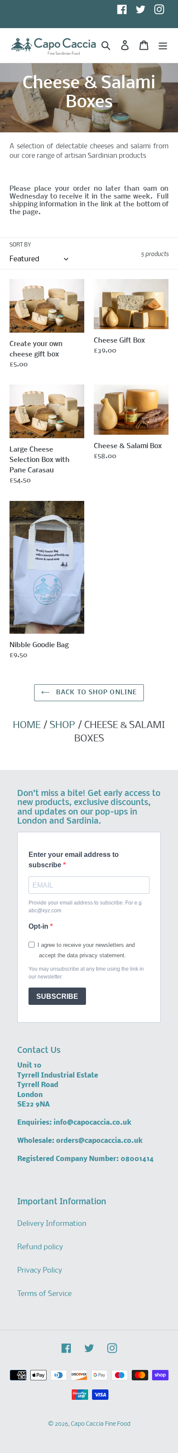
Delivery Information (51, 1224)
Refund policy (40, 1247)
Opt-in (39, 926)
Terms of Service (44, 1294)
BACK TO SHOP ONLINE (95, 692)
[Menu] (162, 45)
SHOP (62, 725)
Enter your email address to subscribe (74, 860)
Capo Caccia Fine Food (100, 1424)
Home (27, 725)
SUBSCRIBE (57, 996)
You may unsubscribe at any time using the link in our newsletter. (86, 973)
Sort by (20, 245)
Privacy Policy (39, 1271)
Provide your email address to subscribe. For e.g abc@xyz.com (85, 907)
